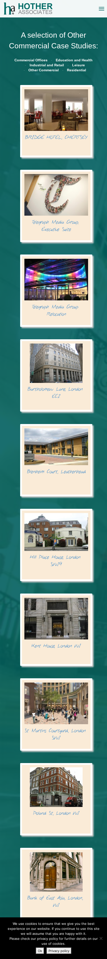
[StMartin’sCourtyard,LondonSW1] (56, 711)
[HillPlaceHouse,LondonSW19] (56, 540)
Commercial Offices (31, 60)
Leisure (78, 65)
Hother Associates (7, 8)
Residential (76, 70)
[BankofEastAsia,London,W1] (56, 880)
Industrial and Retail (47, 65)
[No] (100, 938)
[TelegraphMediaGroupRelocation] (56, 288)
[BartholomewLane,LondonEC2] (56, 371)
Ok (40, 951)
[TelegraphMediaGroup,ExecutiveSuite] (56, 203)
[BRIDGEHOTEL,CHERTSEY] (56, 115)
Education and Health (74, 60)
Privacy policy (59, 951)
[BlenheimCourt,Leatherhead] (56, 451)
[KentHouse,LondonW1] (56, 623)
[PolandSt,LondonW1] (56, 792)
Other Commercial (43, 70)
